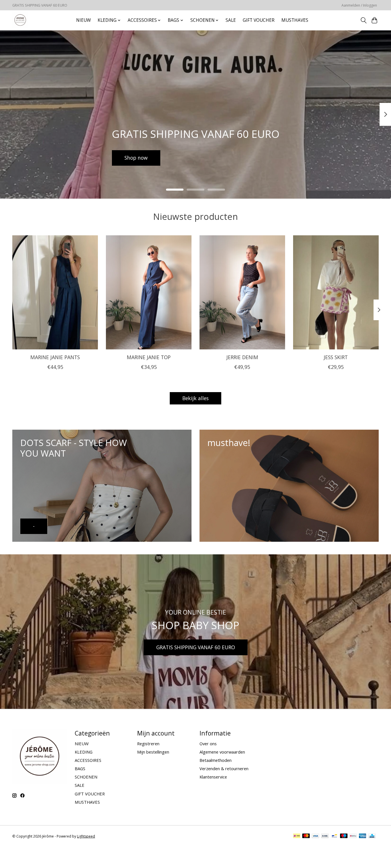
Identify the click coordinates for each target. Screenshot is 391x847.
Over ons (208, 743)
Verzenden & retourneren (224, 768)
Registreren (148, 743)
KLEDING (83, 752)
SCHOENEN (86, 777)
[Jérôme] (20, 20)
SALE (231, 20)
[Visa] (315, 836)
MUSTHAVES (294, 20)
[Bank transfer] (325, 836)
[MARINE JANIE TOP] (148, 292)
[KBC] (372, 836)
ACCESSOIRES (88, 760)
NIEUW (83, 20)
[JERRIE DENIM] (242, 292)
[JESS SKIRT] (336, 292)
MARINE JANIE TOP (149, 357)
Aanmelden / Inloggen (359, 5)
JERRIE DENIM (242, 357)
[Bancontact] (334, 836)
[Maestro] (343, 836)
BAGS (80, 768)
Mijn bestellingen (153, 752)
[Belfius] (353, 836)
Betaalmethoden (216, 760)
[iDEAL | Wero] (296, 836)
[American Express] (362, 836)
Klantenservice (213, 777)
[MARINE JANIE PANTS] (55, 292)
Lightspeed (86, 836)
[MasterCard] (306, 836)
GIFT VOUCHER (259, 20)
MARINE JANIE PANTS (55, 357)
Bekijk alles (195, 398)
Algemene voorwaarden (222, 752)
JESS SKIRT (336, 357)
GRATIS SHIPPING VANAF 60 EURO (195, 647)
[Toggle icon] (363, 20)
